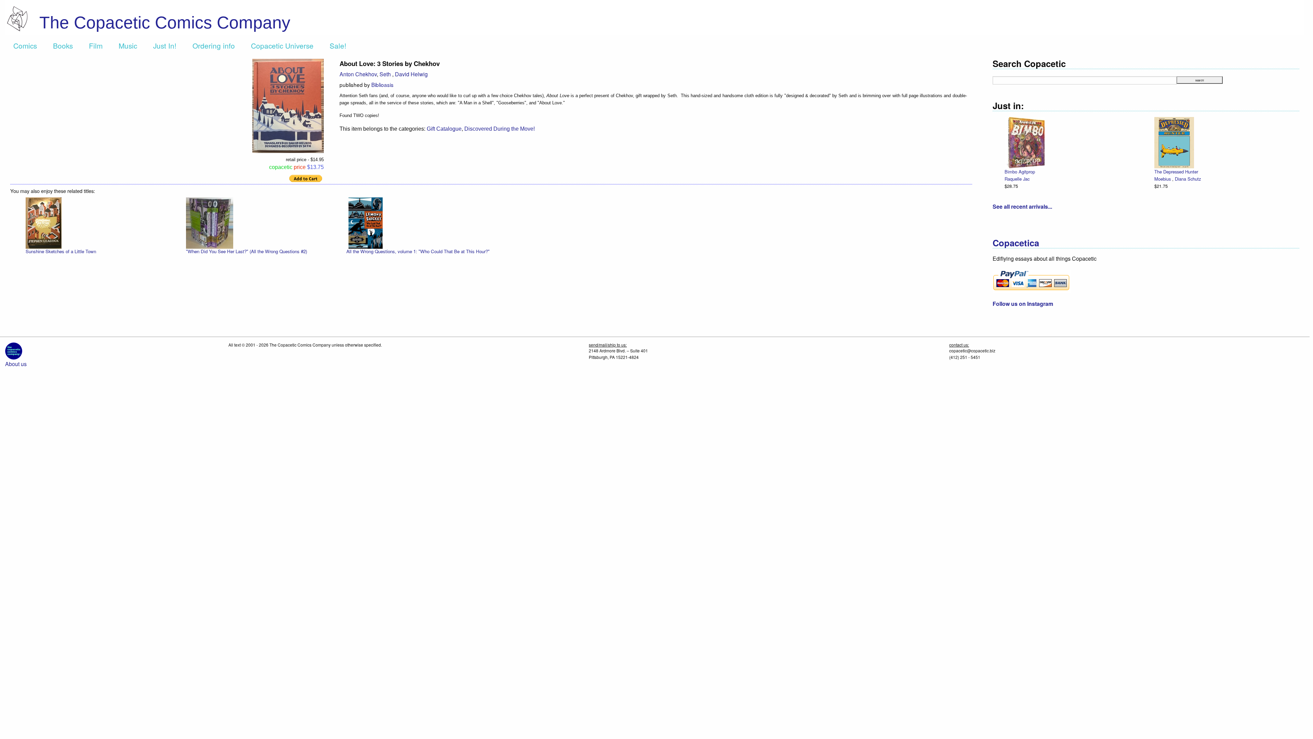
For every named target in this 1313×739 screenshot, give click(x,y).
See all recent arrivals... (1022, 206)
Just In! (164, 45)
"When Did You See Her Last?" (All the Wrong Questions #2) (246, 251)
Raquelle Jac (1017, 179)
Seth (386, 74)
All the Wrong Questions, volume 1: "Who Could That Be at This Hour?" (418, 251)
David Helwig (411, 74)
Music (128, 45)
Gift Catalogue (444, 129)
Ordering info (214, 45)
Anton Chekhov (358, 74)
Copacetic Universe (282, 45)
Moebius (1163, 179)
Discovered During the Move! (499, 129)
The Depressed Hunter (1176, 171)
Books (63, 45)
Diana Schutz (1188, 179)
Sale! (338, 45)
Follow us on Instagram (1023, 304)
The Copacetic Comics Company (164, 22)
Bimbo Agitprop (1020, 171)
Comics (25, 45)
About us (16, 364)
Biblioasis (382, 84)
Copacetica (1016, 242)
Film (96, 45)
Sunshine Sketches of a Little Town (61, 251)
